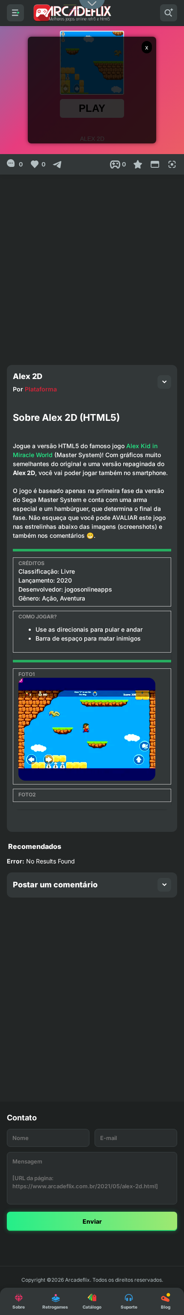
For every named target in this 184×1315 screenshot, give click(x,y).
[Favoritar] (138, 164)
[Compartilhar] (57, 164)
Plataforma (41, 389)
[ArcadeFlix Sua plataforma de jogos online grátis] (72, 13)
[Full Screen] (172, 164)
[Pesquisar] (168, 12)
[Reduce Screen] (155, 164)
